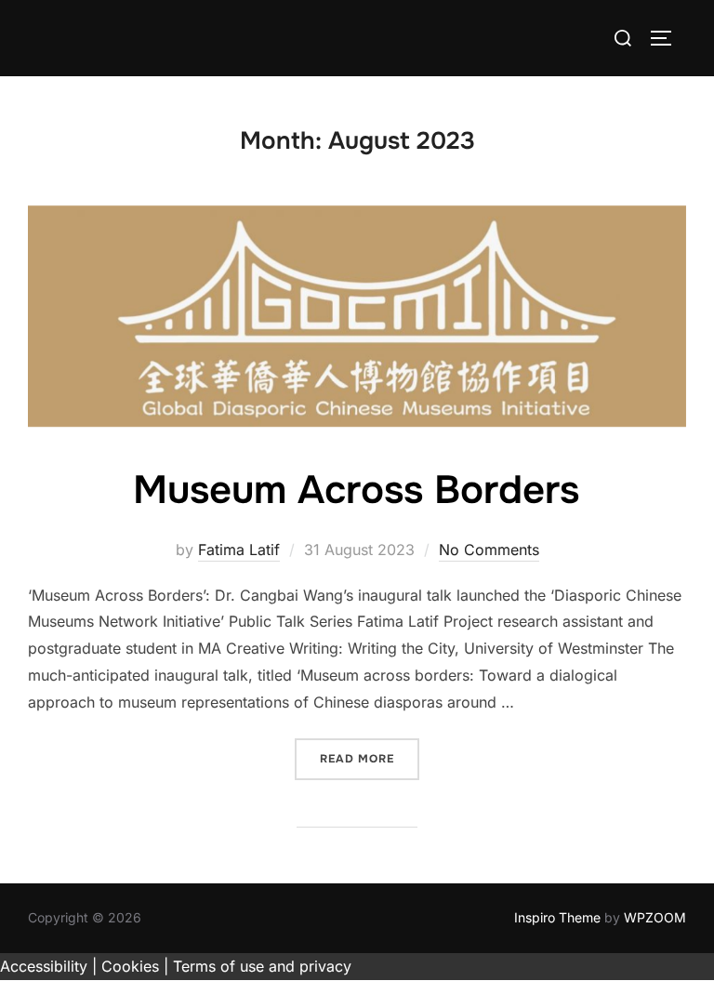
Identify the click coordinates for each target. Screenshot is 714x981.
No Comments (489, 549)
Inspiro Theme (557, 917)
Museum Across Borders (356, 490)
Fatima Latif (239, 549)
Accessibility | (48, 966)
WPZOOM (655, 917)
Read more (369, 758)
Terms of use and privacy (262, 966)
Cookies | (134, 966)
